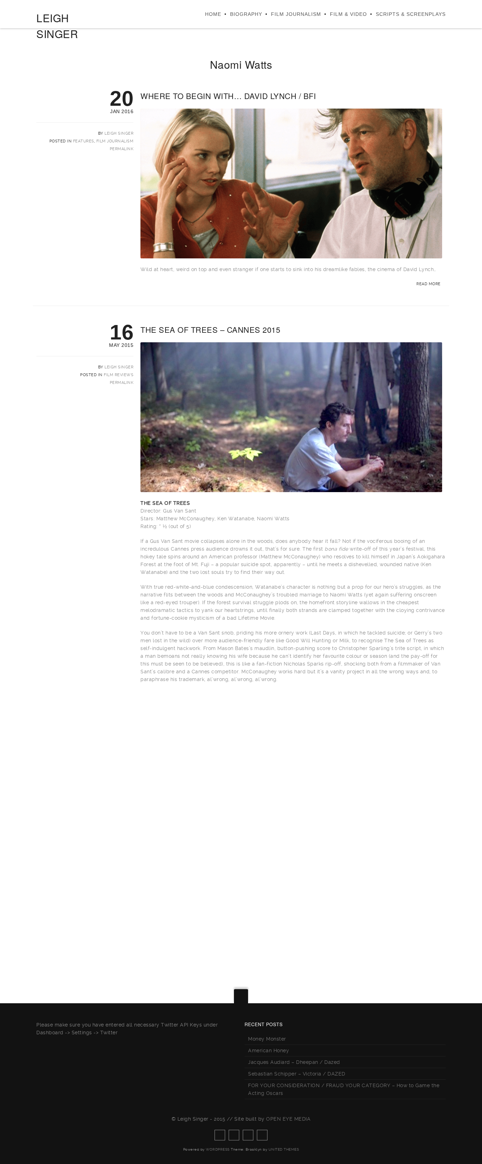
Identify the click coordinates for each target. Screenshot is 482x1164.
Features (83, 141)
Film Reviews (118, 375)
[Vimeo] (234, 1135)
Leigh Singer (118, 133)
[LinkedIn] (262, 1135)
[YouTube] (248, 1135)
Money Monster (267, 1039)
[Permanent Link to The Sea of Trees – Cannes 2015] (291, 488)
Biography (246, 14)
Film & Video (348, 14)
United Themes (284, 1149)
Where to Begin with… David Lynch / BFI (228, 95)
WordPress (218, 1149)
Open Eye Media (288, 1119)
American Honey (268, 1050)
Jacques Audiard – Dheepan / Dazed (294, 1062)
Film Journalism (296, 14)
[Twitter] (220, 1135)
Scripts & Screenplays (411, 14)
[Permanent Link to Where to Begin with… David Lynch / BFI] (291, 254)
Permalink (122, 149)
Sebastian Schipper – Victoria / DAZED (296, 1074)
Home (213, 14)
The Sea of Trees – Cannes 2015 (210, 329)
